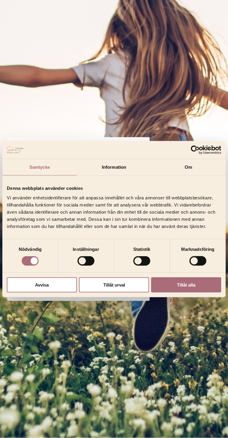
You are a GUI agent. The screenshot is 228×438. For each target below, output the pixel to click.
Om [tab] (188, 167)
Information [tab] (114, 167)
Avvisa (42, 284)
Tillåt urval (114, 284)
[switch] (85, 261)
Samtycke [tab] (39, 167)
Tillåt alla (186, 284)
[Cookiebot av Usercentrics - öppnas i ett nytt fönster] (195, 150)
